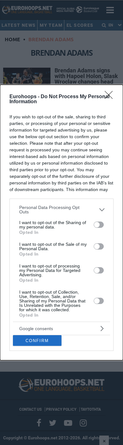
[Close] (111, 97)
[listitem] (61, 209)
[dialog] (61, 222)
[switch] (99, 225)
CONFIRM (37, 340)
